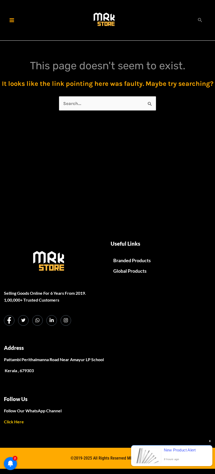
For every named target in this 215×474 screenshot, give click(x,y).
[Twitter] (23, 320)
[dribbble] (37, 320)
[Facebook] (9, 320)
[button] (200, 20)
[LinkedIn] (51, 320)
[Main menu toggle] (12, 20)
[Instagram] (66, 320)
